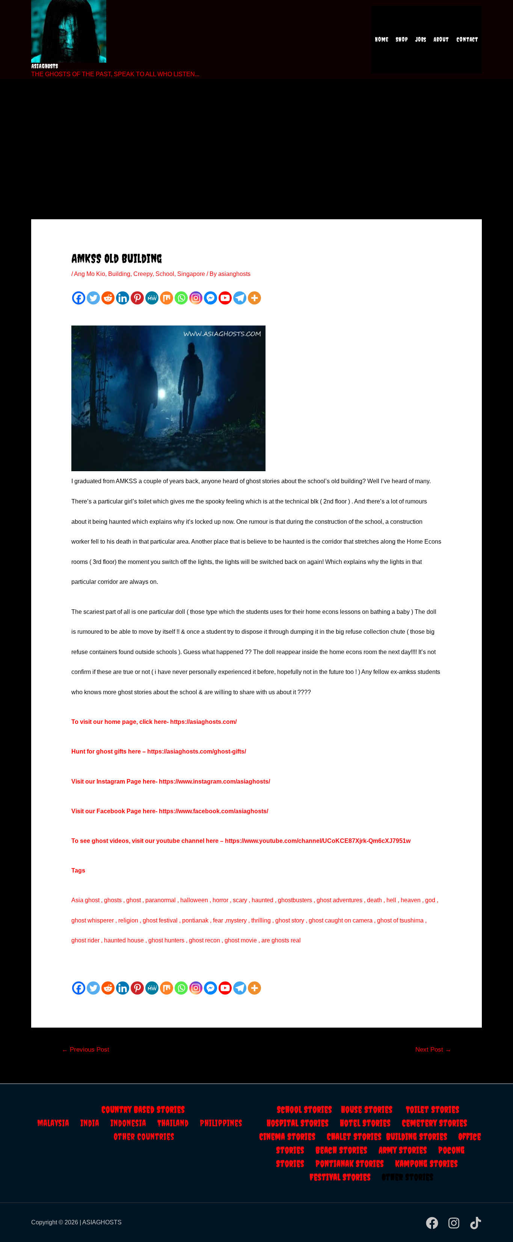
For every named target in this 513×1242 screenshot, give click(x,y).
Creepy (142, 274)
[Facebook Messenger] (210, 297)
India (95, 1123)
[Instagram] (195, 297)
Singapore (191, 274)
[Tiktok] (475, 1223)
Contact (467, 39)
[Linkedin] (122, 297)
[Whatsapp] (181, 297)
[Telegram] (239, 297)
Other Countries (144, 1136)
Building (119, 274)
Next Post (433, 1049)
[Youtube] (225, 297)
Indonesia (133, 1123)
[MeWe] (151, 297)
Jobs (420, 39)
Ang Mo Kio (89, 274)
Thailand (178, 1123)
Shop (402, 39)
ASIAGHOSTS (44, 66)
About (441, 39)
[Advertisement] (256, 138)
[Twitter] (93, 297)
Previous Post (85, 1049)
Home (381, 39)
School (164, 274)
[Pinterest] (137, 297)
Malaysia (53, 1123)
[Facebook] (78, 297)
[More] (254, 297)
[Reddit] (108, 297)
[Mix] (166, 297)
